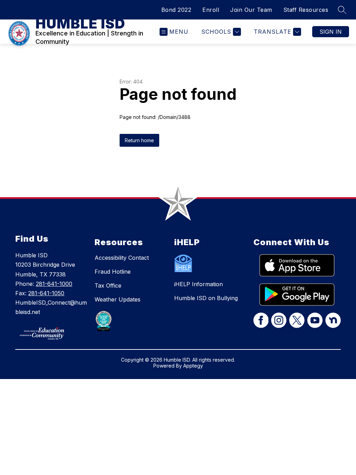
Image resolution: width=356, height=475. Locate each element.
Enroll (210, 9)
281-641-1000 (54, 283)
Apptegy (193, 366)
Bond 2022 (176, 9)
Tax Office (108, 285)
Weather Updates (117, 299)
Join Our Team (251, 9)
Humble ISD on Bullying (206, 298)
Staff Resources (306, 9)
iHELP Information (198, 284)
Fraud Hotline (113, 271)
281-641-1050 (46, 293)
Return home (139, 140)
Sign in (330, 31)
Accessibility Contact (122, 257)
